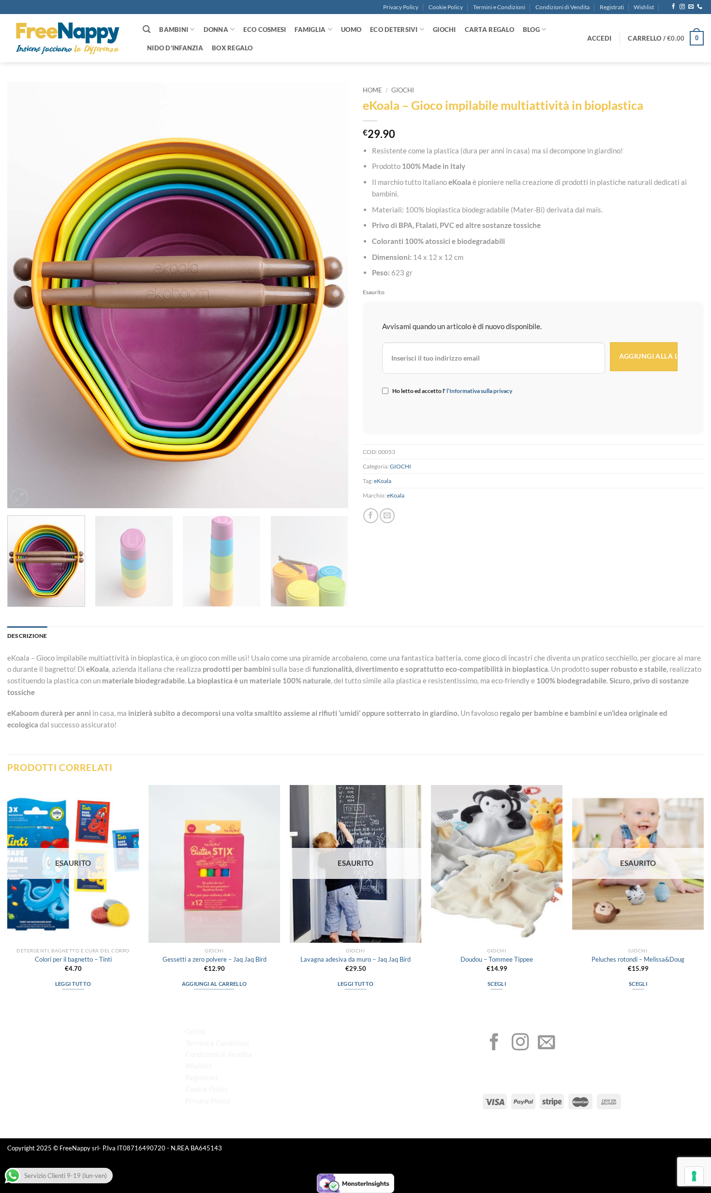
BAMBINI (173, 29)
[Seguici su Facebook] (673, 7)
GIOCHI (444, 29)
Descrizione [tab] (27, 635)
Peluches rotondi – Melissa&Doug (638, 959)
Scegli (497, 984)
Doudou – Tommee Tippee (496, 959)
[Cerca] (146, 29)
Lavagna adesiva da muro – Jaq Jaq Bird (355, 959)
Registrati (612, 7)
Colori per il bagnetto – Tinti (73, 959)
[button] (599, 38)
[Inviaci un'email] (691, 7)
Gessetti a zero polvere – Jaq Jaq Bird (215, 959)
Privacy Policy (400, 7)
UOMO (351, 29)
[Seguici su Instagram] (682, 7)
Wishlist (644, 7)
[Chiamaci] (699, 7)
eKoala (382, 480)
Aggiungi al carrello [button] (214, 984)
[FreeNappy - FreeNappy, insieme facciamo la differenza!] (67, 38)
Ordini (195, 1031)
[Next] (329, 295)
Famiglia (310, 29)
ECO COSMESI (264, 29)
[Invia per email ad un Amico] (387, 515)
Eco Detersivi (393, 29)
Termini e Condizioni (499, 7)
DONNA (216, 29)
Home (372, 90)
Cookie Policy (446, 7)
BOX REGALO (232, 48)
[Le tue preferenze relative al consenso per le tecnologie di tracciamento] (694, 1176)
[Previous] (26, 295)
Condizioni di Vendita (562, 7)
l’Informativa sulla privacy (478, 390)
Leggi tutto (73, 984)
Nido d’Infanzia (175, 48)
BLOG (531, 29)
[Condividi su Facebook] (370, 515)
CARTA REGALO (489, 29)
